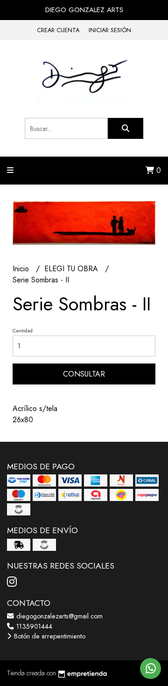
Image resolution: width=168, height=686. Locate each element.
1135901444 (33, 626)
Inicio (22, 268)
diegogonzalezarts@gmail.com (58, 616)
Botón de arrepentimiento (48, 636)
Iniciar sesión (110, 30)
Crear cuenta (58, 30)
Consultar (84, 374)
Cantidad (23, 330)
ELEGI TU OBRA (72, 268)
